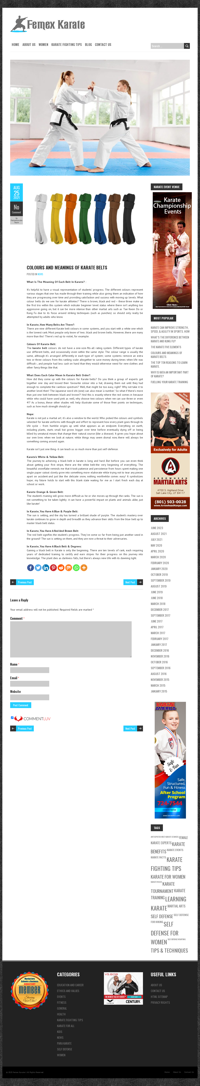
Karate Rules (156, 881)
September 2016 (161, 668)
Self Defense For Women (165, 933)
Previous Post (25, 582)
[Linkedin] (45, 567)
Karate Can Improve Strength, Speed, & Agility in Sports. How (170, 329)
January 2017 (159, 644)
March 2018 (158, 603)
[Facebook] (30, 567)
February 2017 (159, 638)
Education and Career (70, 985)
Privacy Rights (160, 1002)
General (62, 1008)
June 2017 (156, 621)
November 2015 (160, 679)
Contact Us (103, 44)
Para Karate (64, 1043)
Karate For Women (168, 876)
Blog (88, 44)
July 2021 (156, 539)
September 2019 (161, 580)
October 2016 (159, 662)
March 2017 (158, 633)
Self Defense (162, 916)
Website (15, 691)
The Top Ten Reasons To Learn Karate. (169, 364)
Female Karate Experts (169, 840)
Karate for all (65, 1026)
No (16, 206)
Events (61, 996)
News (40, 274)
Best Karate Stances (170, 836)
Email (14, 678)
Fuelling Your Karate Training (169, 382)
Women (43, 44)
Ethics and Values (68, 991)
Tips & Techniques (169, 950)
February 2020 (160, 563)
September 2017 (160, 615)
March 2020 (158, 557)
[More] (83, 567)
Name (14, 664)
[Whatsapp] (76, 567)
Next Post (130, 582)
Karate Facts (158, 857)
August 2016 (159, 673)
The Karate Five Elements (166, 347)
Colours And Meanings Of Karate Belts (67, 267)
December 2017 (160, 609)
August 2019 (159, 586)
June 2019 (157, 592)
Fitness (61, 1002)
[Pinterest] (53, 567)
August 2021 (159, 533)
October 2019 (159, 574)
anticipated (156, 836)
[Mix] (68, 567)
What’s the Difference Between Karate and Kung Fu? (170, 339)
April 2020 (157, 551)
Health (61, 1014)
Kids (59, 1031)
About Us (29, 44)
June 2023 (157, 528)
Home (15, 44)
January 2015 (159, 691)
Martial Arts (176, 906)
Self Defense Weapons (177, 939)
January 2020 (159, 568)
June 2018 (157, 598)
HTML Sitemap (159, 996)
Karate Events (175, 850)
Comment (16, 212)
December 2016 (160, 650)
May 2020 (156, 545)
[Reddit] (61, 567)
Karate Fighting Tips (66, 44)
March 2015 (158, 685)
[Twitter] (38, 567)
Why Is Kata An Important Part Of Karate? (170, 374)
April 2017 (157, 627)
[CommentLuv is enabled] (32, 718)
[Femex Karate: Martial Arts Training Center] (47, 17)
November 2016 (160, 656)
